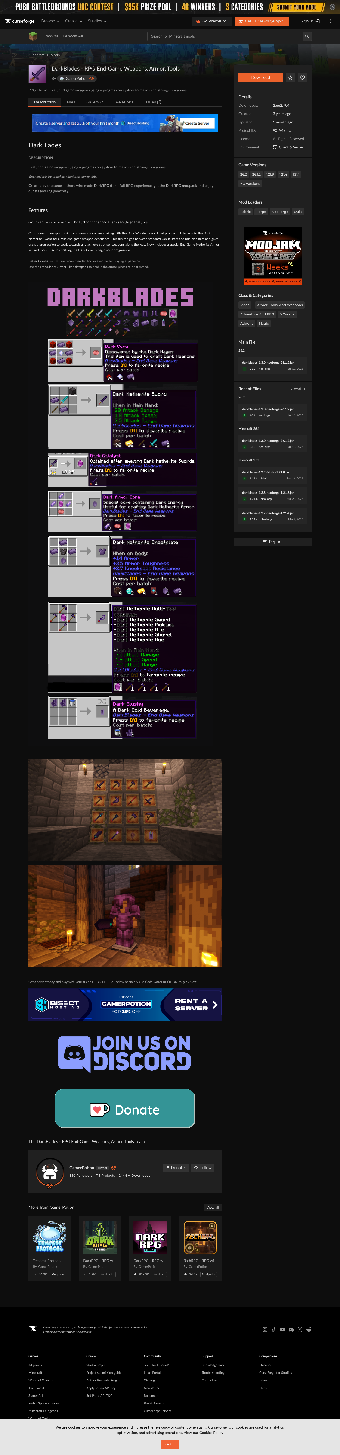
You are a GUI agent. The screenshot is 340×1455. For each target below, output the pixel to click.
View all (295, 389)
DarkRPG (101, 186)
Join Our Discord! (156, 1365)
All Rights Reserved (288, 139)
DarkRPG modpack (181, 186)
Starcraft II (36, 1395)
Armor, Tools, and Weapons (280, 305)
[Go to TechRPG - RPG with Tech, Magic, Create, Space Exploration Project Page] (200, 1248)
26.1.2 (256, 174)
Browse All (73, 36)
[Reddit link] (309, 1329)
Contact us (209, 1380)
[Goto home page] (20, 21)
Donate (178, 1168)
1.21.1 (296, 174)
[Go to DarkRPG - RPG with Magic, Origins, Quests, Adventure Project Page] (100, 1248)
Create (71, 21)
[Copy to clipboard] (289, 130)
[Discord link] (291, 1329)
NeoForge (280, 212)
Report (275, 542)
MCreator (287, 314)
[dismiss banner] (332, 7)
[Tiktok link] (273, 1329)
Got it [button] (170, 1444)
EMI (56, 261)
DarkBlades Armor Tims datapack (64, 267)
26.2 (243, 174)
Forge (261, 212)
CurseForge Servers (157, 1411)
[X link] (300, 1329)
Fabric (245, 212)
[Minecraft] (33, 36)
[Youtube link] (282, 1329)
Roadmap (151, 1395)
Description (45, 102)
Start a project (96, 1365)
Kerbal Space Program (44, 1403)
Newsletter (151, 1388)
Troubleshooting (213, 1373)
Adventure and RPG (257, 314)
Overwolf (265, 1365)
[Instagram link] (265, 1329)
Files (71, 102)
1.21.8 (270, 174)
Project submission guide (103, 1373)
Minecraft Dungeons (43, 1411)
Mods (55, 55)
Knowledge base (213, 1365)
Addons (246, 323)
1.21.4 (283, 174)
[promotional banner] (170, 7)
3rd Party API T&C (99, 1395)
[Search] (307, 36)
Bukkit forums (154, 1403)
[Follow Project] (302, 77)
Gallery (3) (95, 102)
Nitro (263, 1388)
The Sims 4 (36, 1388)
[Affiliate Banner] (125, 123)
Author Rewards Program (104, 1380)
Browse (48, 21)
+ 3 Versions (250, 184)
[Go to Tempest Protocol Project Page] (49, 1248)
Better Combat (38, 261)
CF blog (149, 1380)
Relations (124, 102)
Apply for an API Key (101, 1388)
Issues (150, 102)
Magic (264, 323)
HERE (106, 982)
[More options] (330, 21)
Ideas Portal (152, 1373)
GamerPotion (81, 1168)
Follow (206, 1168)
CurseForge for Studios (275, 1373)
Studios (95, 21)
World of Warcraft (41, 1380)
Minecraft (36, 55)
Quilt (298, 212)
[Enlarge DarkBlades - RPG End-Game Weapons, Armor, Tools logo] (37, 74)
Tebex (263, 1380)
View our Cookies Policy (203, 1433)
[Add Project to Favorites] (290, 77)
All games (35, 1365)
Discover (50, 36)
